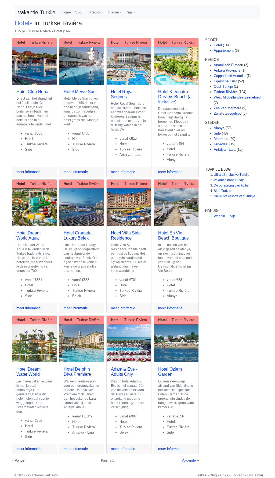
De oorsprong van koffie (231, 185)
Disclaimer (255, 475)
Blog (213, 475)
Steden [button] (113, 12)
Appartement (224, 50)
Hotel (58, 31)
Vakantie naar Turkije (229, 180)
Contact (237, 475)
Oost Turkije (223, 87)
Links (224, 475)
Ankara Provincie (227, 70)
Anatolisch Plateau (228, 65)
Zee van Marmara (227, 108)
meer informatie (28, 172)
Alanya (219, 128)
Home (66, 12)
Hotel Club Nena (32, 91)
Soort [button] (79, 12)
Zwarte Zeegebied (227, 113)
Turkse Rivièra (39, 31)
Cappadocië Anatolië (229, 76)
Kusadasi (221, 144)
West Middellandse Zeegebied (237, 97)
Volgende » (190, 460)
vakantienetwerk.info (42, 475)
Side (217, 133)
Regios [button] (95, 12)
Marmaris (221, 139)
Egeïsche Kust (225, 81)
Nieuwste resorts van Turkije (234, 196)
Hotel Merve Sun (80, 91)
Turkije (20, 31)
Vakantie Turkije (36, 12)
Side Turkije (222, 191)
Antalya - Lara (225, 149)
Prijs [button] (129, 12)
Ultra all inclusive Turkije (231, 175)
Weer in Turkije (225, 216)
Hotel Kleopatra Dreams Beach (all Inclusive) (176, 96)
